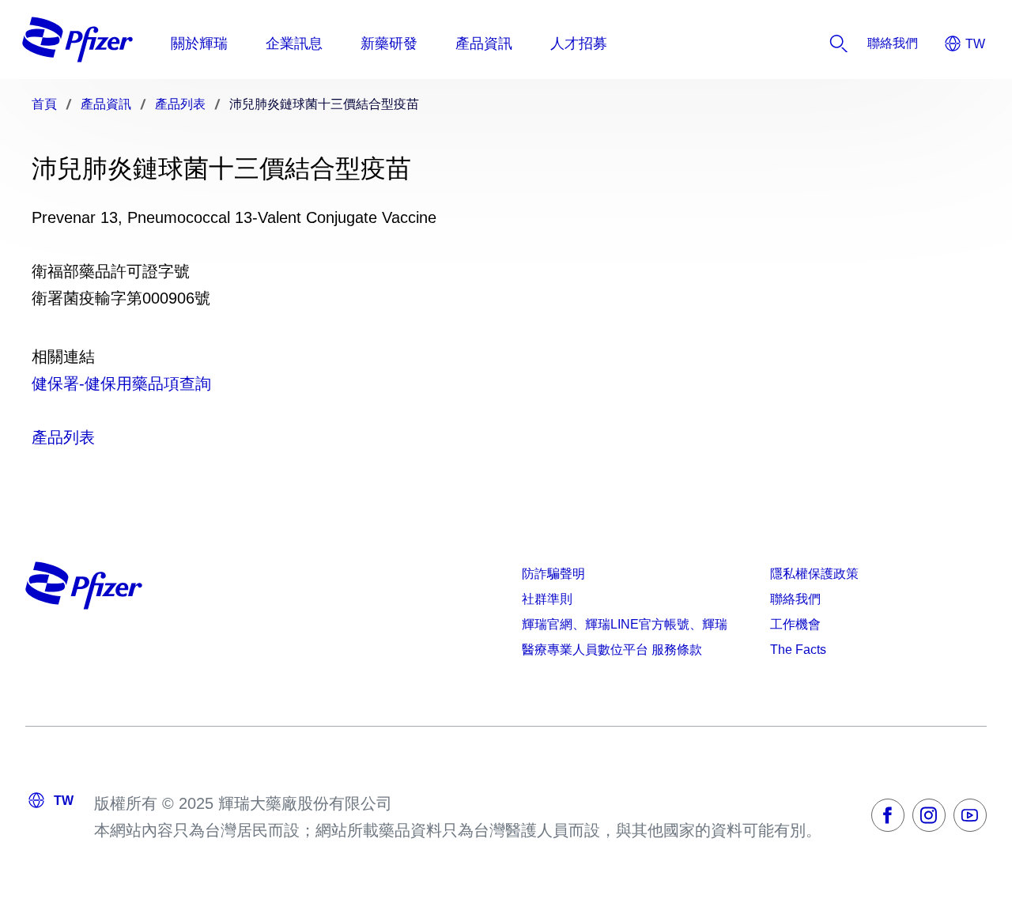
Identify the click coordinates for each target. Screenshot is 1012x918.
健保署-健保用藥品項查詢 (121, 383)
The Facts (798, 649)
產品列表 (63, 437)
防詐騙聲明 (553, 573)
